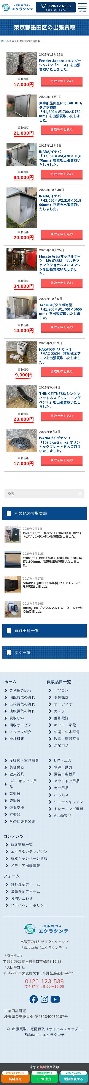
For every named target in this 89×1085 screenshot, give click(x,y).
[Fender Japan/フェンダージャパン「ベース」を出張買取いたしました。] (21, 63)
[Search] (80, 493)
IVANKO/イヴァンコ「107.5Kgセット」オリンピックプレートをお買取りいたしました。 (60, 444)
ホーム (5, 40)
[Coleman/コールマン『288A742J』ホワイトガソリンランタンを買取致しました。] (13, 534)
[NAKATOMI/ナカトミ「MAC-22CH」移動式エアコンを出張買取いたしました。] (21, 352)
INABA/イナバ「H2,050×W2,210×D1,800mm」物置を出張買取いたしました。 (60, 202)
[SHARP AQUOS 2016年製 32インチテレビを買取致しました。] (13, 584)
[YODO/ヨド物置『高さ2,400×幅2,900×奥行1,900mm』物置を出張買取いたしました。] (13, 559)
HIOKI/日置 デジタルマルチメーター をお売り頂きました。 (52, 610)
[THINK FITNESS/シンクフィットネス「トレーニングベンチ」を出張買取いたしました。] (21, 396)
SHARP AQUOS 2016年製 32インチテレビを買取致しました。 (51, 585)
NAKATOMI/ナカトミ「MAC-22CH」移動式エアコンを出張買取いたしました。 (60, 356)
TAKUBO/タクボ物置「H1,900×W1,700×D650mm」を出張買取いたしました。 (60, 311)
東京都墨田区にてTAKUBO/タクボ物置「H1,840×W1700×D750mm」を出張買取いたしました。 (60, 111)
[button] (82, 8)
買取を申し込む (62, 81)
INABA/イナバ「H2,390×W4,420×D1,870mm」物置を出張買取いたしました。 (60, 158)
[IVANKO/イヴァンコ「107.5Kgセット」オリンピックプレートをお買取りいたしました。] (21, 440)
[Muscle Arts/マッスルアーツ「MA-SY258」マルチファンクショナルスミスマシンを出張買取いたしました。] (21, 259)
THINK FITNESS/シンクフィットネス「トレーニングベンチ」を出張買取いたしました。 (60, 400)
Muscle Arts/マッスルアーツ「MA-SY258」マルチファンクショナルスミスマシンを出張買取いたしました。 (60, 265)
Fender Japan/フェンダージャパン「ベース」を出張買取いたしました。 (60, 65)
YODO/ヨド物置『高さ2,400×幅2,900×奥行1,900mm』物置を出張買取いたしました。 (52, 561)
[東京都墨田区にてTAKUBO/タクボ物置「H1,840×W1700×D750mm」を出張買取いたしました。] (21, 105)
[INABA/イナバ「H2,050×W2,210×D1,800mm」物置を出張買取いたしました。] (21, 207)
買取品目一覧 (59, 682)
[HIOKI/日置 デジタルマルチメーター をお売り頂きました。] (13, 609)
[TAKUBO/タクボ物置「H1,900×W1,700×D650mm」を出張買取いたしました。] (21, 307)
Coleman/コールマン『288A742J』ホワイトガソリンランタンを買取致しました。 (52, 535)
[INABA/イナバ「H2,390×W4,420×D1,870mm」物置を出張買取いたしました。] (21, 154)
